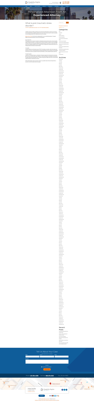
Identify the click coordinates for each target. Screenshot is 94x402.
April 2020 (60, 168)
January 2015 (61, 248)
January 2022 (61, 137)
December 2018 (61, 190)
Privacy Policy (43, 400)
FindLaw (58, 400)
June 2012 (60, 293)
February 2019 (61, 187)
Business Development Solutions (51, 400)
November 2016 (61, 216)
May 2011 (60, 312)
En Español (57, 6)
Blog (62, 6)
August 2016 (61, 220)
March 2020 (60, 169)
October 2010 (61, 322)
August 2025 (61, 76)
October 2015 (61, 235)
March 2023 (60, 118)
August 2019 (61, 178)
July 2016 (60, 222)
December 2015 (61, 232)
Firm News (60, 32)
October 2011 (61, 305)
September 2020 (61, 161)
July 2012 (60, 292)
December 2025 (61, 70)
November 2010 (61, 321)
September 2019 (61, 177)
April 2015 (60, 244)
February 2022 (61, 136)
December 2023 (61, 105)
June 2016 (60, 223)
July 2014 (60, 257)
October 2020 (61, 159)
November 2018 (61, 191)
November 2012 (61, 286)
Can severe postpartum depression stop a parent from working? (63, 337)
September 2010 (61, 324)
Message (27, 358)
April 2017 (60, 209)
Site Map (39, 400)
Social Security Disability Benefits (64, 42)
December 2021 (61, 139)
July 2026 (60, 60)
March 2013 (60, 280)
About (31, 6)
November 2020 (61, 158)
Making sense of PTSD (28, 36)
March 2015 (60, 245)
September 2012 (61, 289)
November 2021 (61, 140)
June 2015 (60, 241)
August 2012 (61, 290)
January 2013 (61, 283)
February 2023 (61, 120)
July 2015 (60, 239)
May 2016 (60, 225)
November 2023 (61, 107)
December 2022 (61, 123)
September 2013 (61, 271)
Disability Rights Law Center (33, 27)
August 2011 (61, 308)
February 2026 (61, 67)
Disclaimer (47, 365)
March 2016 (60, 228)
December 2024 (61, 88)
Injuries (60, 34)
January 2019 (61, 188)
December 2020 (61, 156)
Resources (50, 6)
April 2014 (60, 261)
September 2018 (61, 194)
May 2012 (60, 295)
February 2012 (61, 299)
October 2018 (61, 193)
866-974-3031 (66, 3)
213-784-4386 (66, 2)
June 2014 (60, 258)
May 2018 (60, 200)
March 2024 (60, 101)
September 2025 (61, 75)
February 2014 (61, 264)
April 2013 (60, 279)
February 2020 (61, 171)
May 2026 (60, 63)
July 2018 (60, 197)
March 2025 (60, 83)
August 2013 (61, 273)
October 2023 (61, 108)
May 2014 (60, 260)
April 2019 (60, 184)
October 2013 (61, 270)
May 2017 (60, 207)
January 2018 (61, 206)
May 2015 (60, 242)
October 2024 (61, 91)
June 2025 (60, 79)
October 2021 (61, 142)
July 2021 (60, 146)
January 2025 (61, 86)
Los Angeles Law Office (31, 391)
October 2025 (61, 73)
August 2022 (61, 127)
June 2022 (60, 130)
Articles (44, 6)
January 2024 (61, 104)
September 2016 (61, 219)
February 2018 (61, 204)
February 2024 (61, 102)
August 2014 (61, 255)
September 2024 (61, 92)
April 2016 (60, 226)
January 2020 (61, 172)
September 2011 (61, 306)
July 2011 (60, 309)
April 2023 (60, 117)
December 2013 (61, 267)
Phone (56, 354)
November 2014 (61, 251)
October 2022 (61, 124)
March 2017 (60, 210)
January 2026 (61, 69)
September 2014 (61, 254)
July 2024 (60, 95)
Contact (67, 6)
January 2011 (61, 318)
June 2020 (60, 165)
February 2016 (61, 229)
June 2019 (60, 181)
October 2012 (61, 287)
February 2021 (61, 153)
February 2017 (61, 212)
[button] (93, 396)
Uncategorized (61, 54)
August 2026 (61, 59)
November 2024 (61, 89)
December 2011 (61, 302)
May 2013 (60, 277)
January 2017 (61, 213)
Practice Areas (37, 6)
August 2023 (61, 111)
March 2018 (60, 203)
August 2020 (61, 162)
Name (27, 354)
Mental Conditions (46, 27)
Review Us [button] (41, 395)
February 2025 (61, 85)
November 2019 (61, 174)
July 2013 (60, 274)
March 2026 (60, 66)
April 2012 (60, 296)
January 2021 (61, 155)
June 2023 (60, 114)
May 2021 (60, 149)
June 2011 (60, 311)
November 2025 (61, 72)
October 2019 (61, 175)
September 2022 (61, 126)
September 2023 (61, 110)
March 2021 (60, 152)
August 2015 (61, 238)
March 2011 (60, 315)
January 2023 (61, 121)
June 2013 (60, 276)
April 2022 (60, 133)
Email (41, 354)
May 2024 (60, 98)
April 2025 (60, 82)
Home (26, 6)
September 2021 (61, 143)
